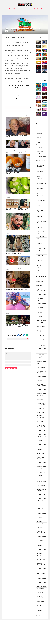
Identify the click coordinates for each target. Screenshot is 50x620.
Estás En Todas (40, 225)
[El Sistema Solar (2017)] (38, 110)
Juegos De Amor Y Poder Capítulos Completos (40, 414)
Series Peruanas (17, 8)
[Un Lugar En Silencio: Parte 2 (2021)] (44, 67)
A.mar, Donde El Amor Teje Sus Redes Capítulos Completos (41, 289)
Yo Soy (38, 272)
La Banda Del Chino (41, 241)
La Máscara (39, 243)
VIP (36, 613)
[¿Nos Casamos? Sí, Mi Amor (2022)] (44, 86)
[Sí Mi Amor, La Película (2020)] (44, 110)
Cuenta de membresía (40, 129)
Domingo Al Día (40, 195)
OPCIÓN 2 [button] (20, 95)
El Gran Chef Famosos (41, 203)
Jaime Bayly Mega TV (41, 236)
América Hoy (39, 186)
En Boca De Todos (40, 218)
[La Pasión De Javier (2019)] (44, 94)
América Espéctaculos (41, 183)
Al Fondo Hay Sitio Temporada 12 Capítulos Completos (41, 307)
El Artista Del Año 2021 (41, 198)
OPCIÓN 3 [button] (20, 98)
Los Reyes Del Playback (41, 248)
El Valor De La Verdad (41, 214)
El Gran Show (39, 205)
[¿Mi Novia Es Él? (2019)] (38, 98)
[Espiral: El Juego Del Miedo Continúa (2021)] (38, 71)
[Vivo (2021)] (44, 51)
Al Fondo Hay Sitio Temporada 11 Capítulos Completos (41, 302)
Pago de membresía (40, 162)
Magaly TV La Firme (41, 250)
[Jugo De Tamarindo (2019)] (44, 90)
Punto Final (39, 260)
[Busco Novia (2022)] (38, 90)
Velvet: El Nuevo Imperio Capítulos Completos (40, 598)
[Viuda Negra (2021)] (38, 67)
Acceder (37, 127)
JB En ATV (39, 238)
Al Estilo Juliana (40, 178)
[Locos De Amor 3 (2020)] (38, 106)
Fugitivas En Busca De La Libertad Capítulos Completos (41, 405)
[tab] (18, 92)
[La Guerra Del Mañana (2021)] (44, 71)
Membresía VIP (38, 8)
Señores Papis (40, 571)
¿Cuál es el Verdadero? (41, 173)
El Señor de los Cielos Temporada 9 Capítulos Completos (41, 380)
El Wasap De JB (40, 216)
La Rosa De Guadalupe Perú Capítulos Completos (41, 448)
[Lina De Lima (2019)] (44, 98)
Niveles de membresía (40, 160)
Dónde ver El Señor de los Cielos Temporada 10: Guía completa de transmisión (41, 146)
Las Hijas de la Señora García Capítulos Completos (41, 453)
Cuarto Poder (40, 190)
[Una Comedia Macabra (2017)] (44, 114)
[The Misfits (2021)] (44, 47)
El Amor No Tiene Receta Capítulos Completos (40, 356)
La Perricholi (39, 440)
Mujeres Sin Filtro (40, 253)
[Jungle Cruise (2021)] (38, 59)
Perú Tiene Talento (41, 258)
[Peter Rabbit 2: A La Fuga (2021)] (44, 55)
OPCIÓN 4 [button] (20, 102)
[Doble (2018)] (44, 102)
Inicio (10, 8)
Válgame (39, 270)
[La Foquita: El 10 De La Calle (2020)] (38, 102)
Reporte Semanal (40, 262)
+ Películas (41, 74)
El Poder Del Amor (40, 207)
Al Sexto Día (39, 181)
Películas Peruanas (39, 169)
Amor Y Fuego (40, 188)
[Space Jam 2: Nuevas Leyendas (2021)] (44, 63)
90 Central (39, 176)
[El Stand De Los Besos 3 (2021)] (44, 43)
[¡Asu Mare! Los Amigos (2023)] (38, 86)
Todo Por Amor (40, 267)
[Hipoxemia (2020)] (38, 94)
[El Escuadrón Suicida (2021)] (38, 55)
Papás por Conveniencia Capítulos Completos (41, 540)
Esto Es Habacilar (40, 231)
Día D (38, 193)
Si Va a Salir (39, 265)
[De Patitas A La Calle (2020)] (44, 106)
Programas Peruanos (28, 8)
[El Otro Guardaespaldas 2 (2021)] (38, 51)
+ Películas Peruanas (41, 116)
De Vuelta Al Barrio (41, 343)
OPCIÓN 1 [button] (20, 92)
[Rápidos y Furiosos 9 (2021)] (44, 59)
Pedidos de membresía (41, 139)
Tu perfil (38, 142)
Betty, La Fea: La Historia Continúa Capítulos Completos (41, 332)
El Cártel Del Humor (41, 200)
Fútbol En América (40, 233)
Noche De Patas (40, 255)
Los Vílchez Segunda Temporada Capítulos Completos (41, 474)
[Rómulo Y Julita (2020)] (38, 114)
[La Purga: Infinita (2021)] (38, 63)
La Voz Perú (39, 245)
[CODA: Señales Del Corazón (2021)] (38, 43)
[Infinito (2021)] (38, 47)
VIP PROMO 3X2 (39, 615)
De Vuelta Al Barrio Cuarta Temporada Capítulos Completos (41, 347)
